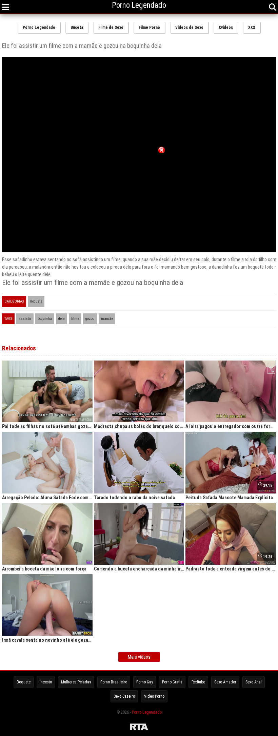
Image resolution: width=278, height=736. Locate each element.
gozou (90, 318)
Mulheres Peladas (76, 682)
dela (61, 318)
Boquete (36, 301)
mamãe (107, 318)
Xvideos (226, 27)
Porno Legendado (39, 27)
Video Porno (154, 696)
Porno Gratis (172, 682)
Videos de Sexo (189, 27)
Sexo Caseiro (124, 696)
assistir (25, 318)
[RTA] (139, 728)
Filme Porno (149, 27)
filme (75, 318)
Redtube (198, 682)
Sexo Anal (253, 682)
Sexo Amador (225, 682)
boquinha (45, 318)
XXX (251, 27)
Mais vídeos (139, 657)
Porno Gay (144, 682)
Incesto (46, 682)
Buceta (77, 27)
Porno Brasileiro (113, 682)
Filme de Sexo (110, 27)
